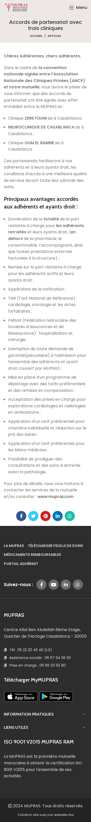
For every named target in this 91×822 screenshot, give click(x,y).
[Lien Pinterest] (45, 516)
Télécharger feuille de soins (55, 546)
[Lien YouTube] (54, 584)
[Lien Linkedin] (58, 516)
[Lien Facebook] (21, 516)
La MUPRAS (14, 546)
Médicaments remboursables (32, 555)
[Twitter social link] (33, 516)
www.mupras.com (56, 496)
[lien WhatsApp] (70, 516)
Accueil (36, 36)
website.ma (64, 815)
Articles (54, 36)
